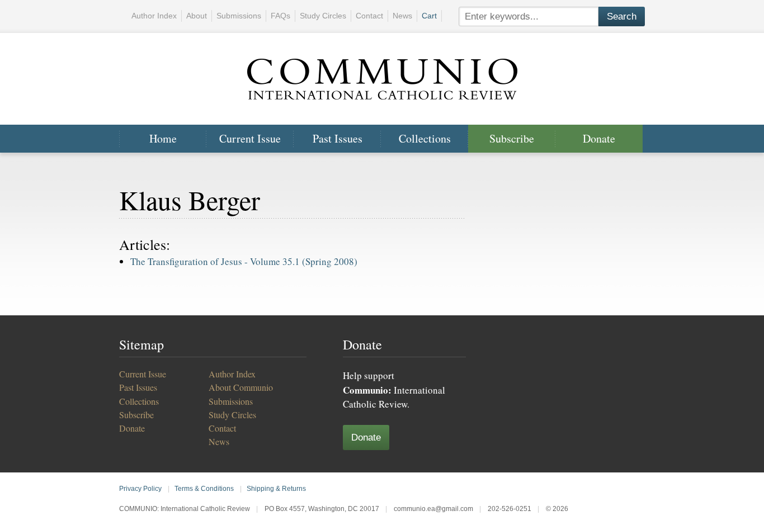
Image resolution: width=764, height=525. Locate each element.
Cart (429, 15)
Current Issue (250, 138)
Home (163, 138)
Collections (425, 138)
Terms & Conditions (204, 489)
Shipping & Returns (276, 489)
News (402, 15)
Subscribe (511, 138)
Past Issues (337, 138)
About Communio (241, 387)
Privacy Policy (140, 489)
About (196, 15)
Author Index (154, 15)
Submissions (238, 15)
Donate (599, 138)
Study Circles (323, 15)
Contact (369, 15)
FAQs (280, 15)
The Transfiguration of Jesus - (243, 261)
